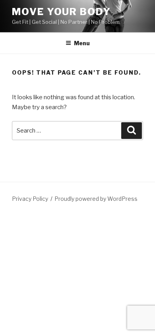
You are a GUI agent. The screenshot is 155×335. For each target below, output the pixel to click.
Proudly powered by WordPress (96, 198)
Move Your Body (61, 11)
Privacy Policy (30, 198)
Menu (82, 43)
